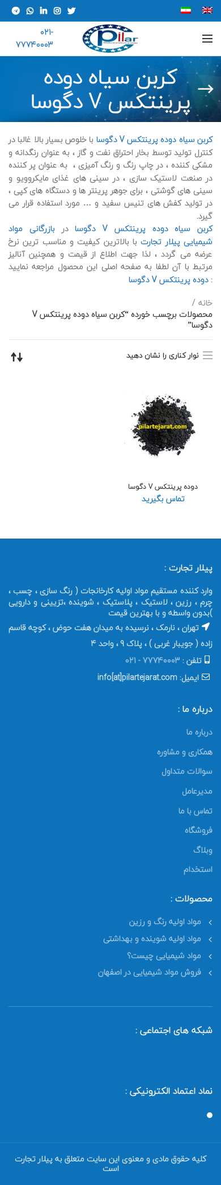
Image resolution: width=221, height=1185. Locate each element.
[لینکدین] (43, 10)
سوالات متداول (187, 771)
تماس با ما (195, 811)
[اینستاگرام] (57, 10)
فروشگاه (198, 830)
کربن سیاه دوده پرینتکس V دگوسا (154, 139)
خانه (205, 303)
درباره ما (199, 732)
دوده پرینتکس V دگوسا (163, 486)
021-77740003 (34, 38)
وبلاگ (202, 850)
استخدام (198, 869)
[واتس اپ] (30, 10)
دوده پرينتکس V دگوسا (169, 279)
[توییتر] (71, 10)
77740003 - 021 (152, 660)
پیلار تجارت (160, 241)
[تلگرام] (15, 10)
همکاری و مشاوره (184, 752)
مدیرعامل (197, 791)
